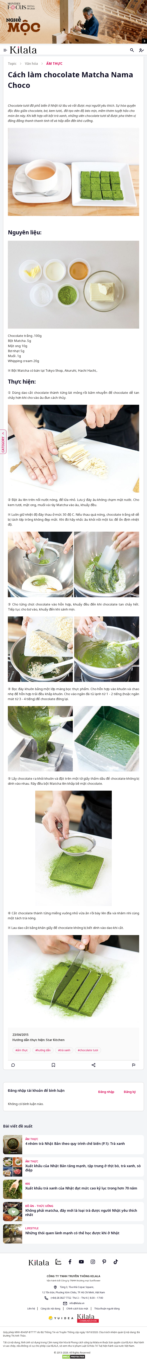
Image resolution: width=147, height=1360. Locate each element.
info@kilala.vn (76, 1303)
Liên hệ (31, 1308)
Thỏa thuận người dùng (107, 1308)
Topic (12, 63)
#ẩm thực (22, 1050)
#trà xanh (64, 1050)
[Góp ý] (133, 1065)
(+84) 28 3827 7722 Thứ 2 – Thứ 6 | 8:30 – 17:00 (76, 1297)
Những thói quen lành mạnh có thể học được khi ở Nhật (72, 1233)
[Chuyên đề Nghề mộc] (73, 22)
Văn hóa (31, 63)
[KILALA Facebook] (58, 1261)
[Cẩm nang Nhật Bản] (38, 1263)
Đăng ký (130, 1092)
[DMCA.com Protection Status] (73, 1356)
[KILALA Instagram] (93, 1261)
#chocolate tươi (88, 1050)
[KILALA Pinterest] (104, 1261)
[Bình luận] (13, 1065)
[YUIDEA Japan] (60, 1318)
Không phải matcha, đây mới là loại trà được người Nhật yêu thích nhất (81, 1212)
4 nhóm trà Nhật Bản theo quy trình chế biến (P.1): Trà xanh (75, 1143)
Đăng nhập (106, 1092)
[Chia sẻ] (93, 1065)
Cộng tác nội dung (50, 1308)
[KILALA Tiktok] (116, 1261)
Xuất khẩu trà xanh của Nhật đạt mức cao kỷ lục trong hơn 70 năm (81, 1188)
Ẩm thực (54, 63)
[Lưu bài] (53, 1065)
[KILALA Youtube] (81, 1261)
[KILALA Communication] (88, 1318)
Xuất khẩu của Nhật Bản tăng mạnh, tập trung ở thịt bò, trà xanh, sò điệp (83, 1168)
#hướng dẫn (43, 1050)
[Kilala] (23, 50)
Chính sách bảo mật (77, 1308)
